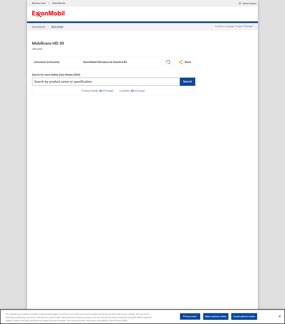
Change (248, 26)
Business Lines (39, 3)
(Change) (108, 90)
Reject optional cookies (216, 316)
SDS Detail (57, 26)
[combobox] (113, 82)
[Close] (279, 316)
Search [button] (187, 81)
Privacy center (190, 316)
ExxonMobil (38, 26)
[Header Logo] (48, 13)
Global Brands (58, 3)
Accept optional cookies (244, 316)
